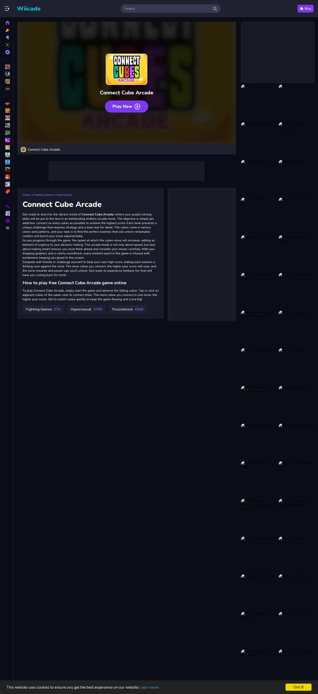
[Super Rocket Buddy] (297, 554)
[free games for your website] (6, 125)
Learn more (149, 687)
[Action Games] (6, 74)
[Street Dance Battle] (259, 366)
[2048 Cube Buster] (297, 102)
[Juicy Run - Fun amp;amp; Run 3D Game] (297, 517)
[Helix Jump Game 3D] (259, 479)
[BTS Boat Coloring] (297, 630)
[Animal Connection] (297, 291)
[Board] (6, 154)
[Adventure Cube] (259, 253)
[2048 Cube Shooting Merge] (297, 140)
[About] (6, 220)
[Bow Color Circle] (297, 479)
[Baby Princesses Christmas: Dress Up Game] (259, 517)
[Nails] (6, 140)
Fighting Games (43, 195)
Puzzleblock (127, 309)
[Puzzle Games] (6, 81)
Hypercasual (64, 195)
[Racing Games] (6, 66)
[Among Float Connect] (259, 291)
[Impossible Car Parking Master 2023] (259, 328)
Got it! (299, 687)
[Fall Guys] (6, 162)
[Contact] (6, 206)
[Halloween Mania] (259, 592)
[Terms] (6, 213)
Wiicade (29, 9)
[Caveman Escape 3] (259, 441)
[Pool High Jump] (297, 328)
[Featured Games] (6, 44)
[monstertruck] (6, 169)
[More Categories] (6, 88)
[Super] (6, 177)
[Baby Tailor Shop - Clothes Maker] (259, 404)
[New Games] (6, 30)
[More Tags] (6, 191)
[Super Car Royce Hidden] (297, 667)
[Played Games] (6, 52)
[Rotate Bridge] (297, 404)
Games (26, 195)
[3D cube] (259, 215)
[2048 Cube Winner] (259, 178)
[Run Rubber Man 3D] (297, 441)
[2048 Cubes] (297, 178)
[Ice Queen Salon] (297, 592)
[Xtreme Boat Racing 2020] (259, 554)
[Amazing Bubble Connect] (297, 253)
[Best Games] (6, 37)
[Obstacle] (6, 184)
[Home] (6, 22)
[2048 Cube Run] (259, 140)
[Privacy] (6, 228)
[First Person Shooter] (6, 132)
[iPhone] (6, 118)
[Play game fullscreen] (230, 150)
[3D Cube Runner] (297, 215)
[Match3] (6, 147)
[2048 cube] (259, 102)
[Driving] (6, 103)
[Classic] (6, 110)
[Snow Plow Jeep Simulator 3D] (259, 630)
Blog (308, 8)
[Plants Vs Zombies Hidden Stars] (259, 667)
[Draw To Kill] (297, 366)
